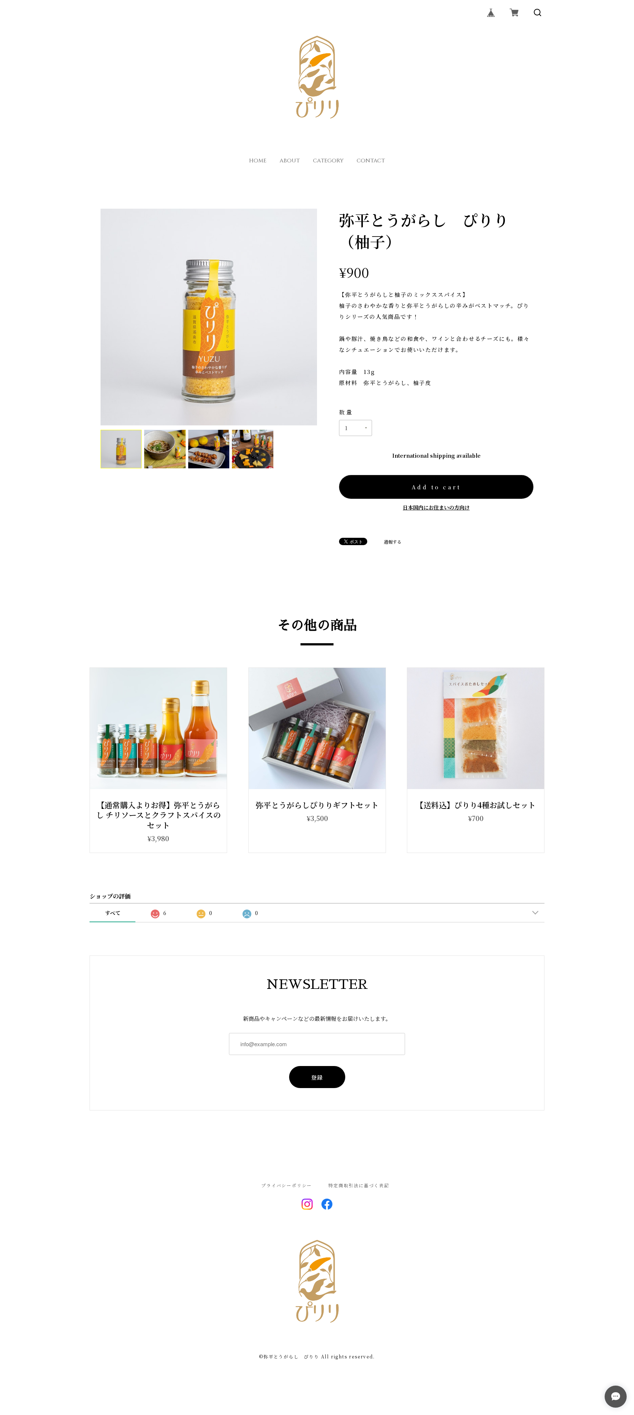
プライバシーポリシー (286, 1185)
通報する (392, 542)
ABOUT (290, 161)
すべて (112, 913)
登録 (317, 1077)
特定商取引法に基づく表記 (358, 1185)
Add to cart (436, 487)
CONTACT (371, 161)
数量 (346, 412)
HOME (257, 161)
